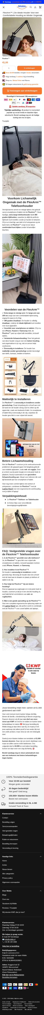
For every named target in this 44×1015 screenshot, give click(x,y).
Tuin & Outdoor (28, 1003)
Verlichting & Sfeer (7, 1009)
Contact (7, 134)
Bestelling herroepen (11, 177)
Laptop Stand (7, 489)
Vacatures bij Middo (11, 158)
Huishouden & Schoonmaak (18, 1007)
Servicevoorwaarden (11, 167)
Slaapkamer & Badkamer (19, 1002)
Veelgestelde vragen (11, 162)
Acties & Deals (6, 1002)
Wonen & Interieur (18, 1005)
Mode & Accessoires (34, 1002)
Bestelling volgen (10, 153)
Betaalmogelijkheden (11, 172)
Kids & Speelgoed (30, 1005)
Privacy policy (9, 143)
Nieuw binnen (7, 869)
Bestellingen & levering (12, 186)
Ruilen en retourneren (12, 181)
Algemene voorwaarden (13, 191)
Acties (4, 865)
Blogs (6, 129)
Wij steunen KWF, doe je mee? (15, 196)
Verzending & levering (10, 848)
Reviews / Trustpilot (9, 908)
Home (4, 861)
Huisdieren (5, 1007)
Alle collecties (28, 1009)
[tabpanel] (22, 389)
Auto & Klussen (17, 1003)
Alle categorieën (10, 148)
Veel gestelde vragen (10, 831)
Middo (12, 998)
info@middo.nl (10, 939)
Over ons (7, 138)
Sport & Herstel (6, 1005)
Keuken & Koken (32, 1007)
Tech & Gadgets (6, 1003)
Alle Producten (18, 1009)
